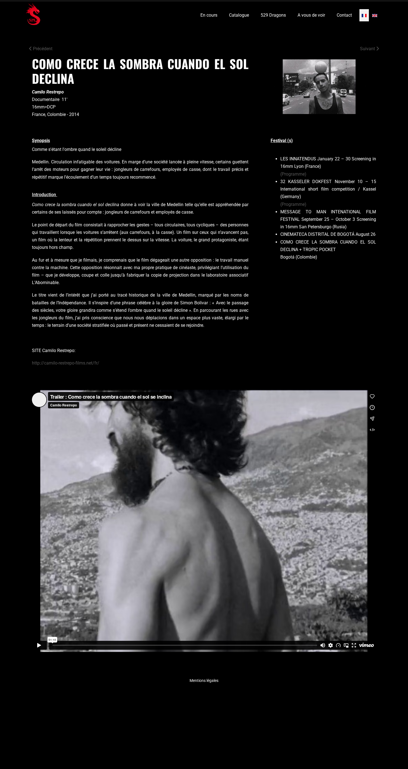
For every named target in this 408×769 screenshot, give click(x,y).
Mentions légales (204, 680)
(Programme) (293, 174)
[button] (393, 754)
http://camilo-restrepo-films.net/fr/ (65, 363)
